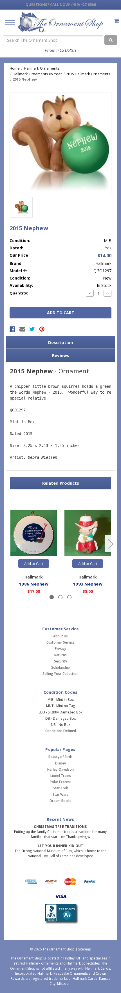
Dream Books (60, 800)
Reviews (60, 355)
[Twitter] (32, 329)
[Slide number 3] (69, 597)
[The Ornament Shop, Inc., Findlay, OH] (60, 914)
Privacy (60, 648)
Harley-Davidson (60, 769)
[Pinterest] (42, 329)
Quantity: (19, 293)
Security (60, 661)
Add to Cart (33, 563)
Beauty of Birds (60, 756)
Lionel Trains (60, 775)
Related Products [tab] (60, 483)
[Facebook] (12, 329)
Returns (60, 655)
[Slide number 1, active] (52, 597)
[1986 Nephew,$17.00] (33, 533)
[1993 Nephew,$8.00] (87, 533)
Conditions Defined (60, 730)
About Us (60, 636)
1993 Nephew (87, 584)
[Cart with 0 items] (116, 20)
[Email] (22, 329)
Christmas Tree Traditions (60, 826)
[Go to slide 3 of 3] (11, 543)
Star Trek (60, 788)
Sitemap (84, 949)
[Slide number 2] (60, 597)
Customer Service (60, 642)
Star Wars (60, 794)
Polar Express (60, 781)
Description (60, 342)
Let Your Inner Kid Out (60, 845)
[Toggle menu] (7, 22)
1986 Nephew (33, 584)
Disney (60, 763)
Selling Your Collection (60, 673)
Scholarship (60, 667)
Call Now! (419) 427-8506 (60, 4)
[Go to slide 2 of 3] (110, 543)
